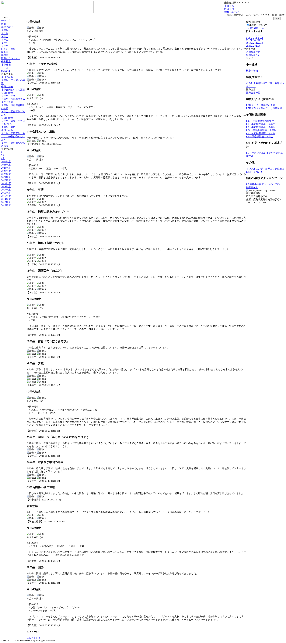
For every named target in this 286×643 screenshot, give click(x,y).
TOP (3, 21)
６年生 (4, 46)
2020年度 (6, 180)
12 (249, 40)
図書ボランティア (10, 58)
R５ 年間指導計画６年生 (260, 121)
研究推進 (6, 61)
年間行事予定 (253, 55)
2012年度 (6, 205)
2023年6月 (255, 28)
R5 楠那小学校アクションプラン (263, 184)
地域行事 (6, 71)
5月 (3, 155)
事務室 (4, 55)
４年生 (4, 39)
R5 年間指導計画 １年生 (259, 136)
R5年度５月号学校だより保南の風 (264, 108)
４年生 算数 (8, 127)
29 (257, 45)
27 (252, 45)
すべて (263, 25)
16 (259, 40)
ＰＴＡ (4, 68)
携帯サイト (252, 187)
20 (252, 43)
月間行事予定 (253, 52)
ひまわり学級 (8, 49)
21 (254, 43)
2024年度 (6, 168)
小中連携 (6, 64)
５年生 (4, 43)
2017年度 (6, 189)
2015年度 (6, 196)
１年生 (4, 30)
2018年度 (6, 186)
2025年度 (6, 164)
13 (252, 40)
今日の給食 (7, 77)
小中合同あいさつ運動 (13, 89)
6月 (3, 152)
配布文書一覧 (253, 92)
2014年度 (6, 199)
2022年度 (6, 174)
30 (259, 45)
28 (254, 45)
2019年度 (6, 183)
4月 (3, 158)
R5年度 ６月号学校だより (260, 105)
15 (257, 40)
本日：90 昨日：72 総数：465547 (231, 8)
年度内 (252, 25)
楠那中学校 (252, 70)
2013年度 (6, 202)
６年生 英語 (8, 96)
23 (259, 43)
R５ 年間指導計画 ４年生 (261, 130)
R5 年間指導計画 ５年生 (260, 124)
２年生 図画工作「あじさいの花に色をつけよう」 (13, 136)
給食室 (4, 52)
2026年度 (6, 161)
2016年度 (6, 193)
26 (249, 45)
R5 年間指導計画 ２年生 (260, 133)
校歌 (3, 24)
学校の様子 (7, 27)
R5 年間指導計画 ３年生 (260, 127)
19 (249, 43)
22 (257, 43)
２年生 (4, 33)
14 (254, 40)
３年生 (4, 36)
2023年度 (6, 171)
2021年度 (6, 177)
